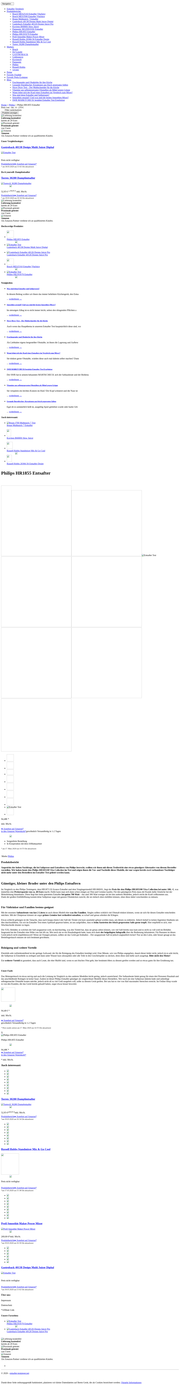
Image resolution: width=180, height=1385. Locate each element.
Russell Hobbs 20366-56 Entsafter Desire (30, 39)
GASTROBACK (20, 54)
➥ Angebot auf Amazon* (25, 164)
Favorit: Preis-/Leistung (17, 77)
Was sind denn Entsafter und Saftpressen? (30, 95)
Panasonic (16, 62)
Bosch (15, 49)
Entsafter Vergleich (15, 9)
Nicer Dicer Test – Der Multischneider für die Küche (35, 87)
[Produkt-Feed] (8, 1366)
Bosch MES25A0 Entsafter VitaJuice (28, 14)
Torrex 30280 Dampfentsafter (25, 44)
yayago (15, 69)
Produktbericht (7, 164)
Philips (15, 64)
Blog (9, 80)
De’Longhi (17, 52)
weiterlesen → (15, 299)
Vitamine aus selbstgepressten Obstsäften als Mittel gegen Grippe (41, 90)
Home (4, 105)
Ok (122, 1382)
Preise (9, 72)
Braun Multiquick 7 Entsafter (25, 19)
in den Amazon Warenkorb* (13, 831)
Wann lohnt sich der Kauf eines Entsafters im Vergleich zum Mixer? (42, 92)
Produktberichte (14, 11)
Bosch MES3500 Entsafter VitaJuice (28, 16)
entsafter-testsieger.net (19, 1373)
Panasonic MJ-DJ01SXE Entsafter (27, 29)
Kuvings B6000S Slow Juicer (25, 26)
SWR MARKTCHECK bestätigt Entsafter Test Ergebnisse (38, 100)
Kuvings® (17, 59)
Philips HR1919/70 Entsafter (25, 34)
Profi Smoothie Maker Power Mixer (28, 37)
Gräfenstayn (17, 57)
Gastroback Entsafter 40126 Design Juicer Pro (32, 24)
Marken (10, 47)
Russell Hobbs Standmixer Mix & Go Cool (31, 42)
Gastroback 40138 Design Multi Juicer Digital (32, 21)
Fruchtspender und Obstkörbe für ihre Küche (32, 82)
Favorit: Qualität (14, 75)
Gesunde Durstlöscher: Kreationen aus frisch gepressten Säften (40, 85)
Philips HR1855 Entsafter (23, 31)
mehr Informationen (132, 1382)
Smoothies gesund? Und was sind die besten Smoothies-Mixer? (40, 97)
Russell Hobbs (18, 67)
